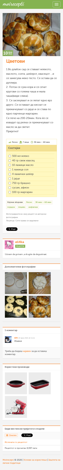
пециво (21, 207)
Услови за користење (35, 460)
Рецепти (20, 246)
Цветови (15, 61)
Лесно (29, 202)
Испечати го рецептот (16, 442)
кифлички (33, 207)
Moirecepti (8, 460)
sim (16, 337)
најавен (27, 351)
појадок (11, 207)
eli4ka (19, 242)
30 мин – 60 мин (43, 202)
